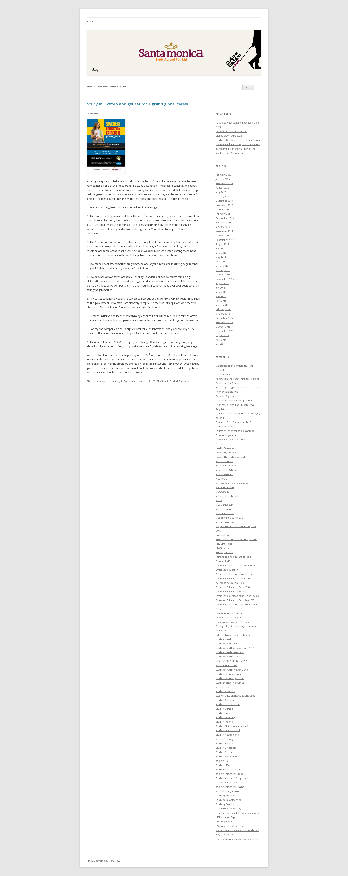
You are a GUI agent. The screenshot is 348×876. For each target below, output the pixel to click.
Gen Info (220, 444)
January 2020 (223, 196)
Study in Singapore (226, 747)
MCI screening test (226, 509)
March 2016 (222, 305)
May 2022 (221, 192)
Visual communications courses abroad (237, 830)
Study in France (224, 713)
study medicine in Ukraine (230, 786)
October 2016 (223, 274)
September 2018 (225, 218)
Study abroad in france (228, 656)
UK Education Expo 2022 (229, 135)
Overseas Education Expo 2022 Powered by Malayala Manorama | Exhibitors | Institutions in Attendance (238, 149)
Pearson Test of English (229, 617)
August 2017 (222, 244)
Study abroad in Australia (230, 652)
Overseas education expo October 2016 (237, 595)
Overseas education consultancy (234, 574)
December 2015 (224, 318)
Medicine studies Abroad (229, 517)
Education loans (224, 426)
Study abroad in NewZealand (232, 669)
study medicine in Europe (229, 773)
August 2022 (222, 187)
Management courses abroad (232, 483)
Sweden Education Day (228, 808)
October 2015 (223, 326)
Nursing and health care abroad (233, 556)
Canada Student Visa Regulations (234, 400)
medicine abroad (225, 513)
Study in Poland (224, 743)
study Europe (223, 687)
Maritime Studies (225, 487)
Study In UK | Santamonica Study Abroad (238, 140)
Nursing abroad (224, 552)
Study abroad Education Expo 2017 (235, 648)
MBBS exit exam (224, 504)
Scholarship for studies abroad (233, 635)
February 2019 (223, 213)
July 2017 (220, 248)
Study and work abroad (229, 674)
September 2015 (225, 331)
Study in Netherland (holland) (232, 726)
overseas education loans (230, 613)
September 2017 (225, 239)
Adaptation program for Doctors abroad (237, 378)
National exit (222, 535)
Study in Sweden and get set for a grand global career (137, 104)
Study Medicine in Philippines (232, 778)
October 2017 (223, 235)
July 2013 (220, 344)
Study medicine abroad (228, 769)
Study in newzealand (227, 734)
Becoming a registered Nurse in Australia (238, 387)
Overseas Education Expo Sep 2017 (235, 600)
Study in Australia (225, 691)
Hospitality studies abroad (230, 457)
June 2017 (221, 252)
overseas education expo (230, 582)
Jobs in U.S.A (222, 478)
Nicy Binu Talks (224, 543)
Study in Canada (225, 700)
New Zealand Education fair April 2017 (236, 539)
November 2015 (224, 322)
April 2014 (221, 339)
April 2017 (221, 261)
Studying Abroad (225, 795)
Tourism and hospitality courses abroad (238, 813)
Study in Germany (225, 717)
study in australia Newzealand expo (235, 695)
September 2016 (225, 279)
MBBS (219, 500)
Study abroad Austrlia (228, 643)
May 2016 (221, 296)
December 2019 (224, 200)
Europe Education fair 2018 (230, 439)
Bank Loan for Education (229, 383)
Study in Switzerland (227, 756)
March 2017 (222, 266)
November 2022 (224, 183)
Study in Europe (224, 708)
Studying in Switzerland (228, 799)
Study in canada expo (228, 704)
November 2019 (224, 205)
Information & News (226, 470)
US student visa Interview (230, 826)
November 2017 (224, 231)
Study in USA (223, 765)
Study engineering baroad (230, 682)
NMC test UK (222, 548)
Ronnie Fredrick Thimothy (175, 381)
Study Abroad (223, 639)
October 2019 (223, 209)
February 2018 (223, 222)
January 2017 (223, 270)
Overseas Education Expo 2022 (233, 591)
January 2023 (223, 179)
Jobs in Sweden (224, 474)
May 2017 (221, 257)
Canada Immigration (227, 391)
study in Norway (224, 739)
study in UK (222, 760)
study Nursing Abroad (228, 791)
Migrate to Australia (226, 522)
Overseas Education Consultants (234, 578)
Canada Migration (225, 396)
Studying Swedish (225, 804)
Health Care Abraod (226, 448)
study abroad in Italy (227, 665)
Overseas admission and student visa (237, 565)
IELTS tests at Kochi (226, 465)
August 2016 (222, 283)
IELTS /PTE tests (224, 461)
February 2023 (223, 174)
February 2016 (223, 309)
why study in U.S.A (226, 834)
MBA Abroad (222, 491)
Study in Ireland (224, 721)
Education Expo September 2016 (233, 422)
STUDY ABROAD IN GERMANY (231, 661)
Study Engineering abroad (230, 678)
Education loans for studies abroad (235, 430)
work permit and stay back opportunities (238, 839)
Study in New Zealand (228, 730)
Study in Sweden (123, 381)
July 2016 (220, 287)
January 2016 (223, 313)
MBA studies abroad (227, 496)
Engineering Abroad (226, 435)
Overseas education (227, 569)
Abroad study (223, 374)
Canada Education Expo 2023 (231, 131)
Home (90, 21)
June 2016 (221, 292)
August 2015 (222, 335)
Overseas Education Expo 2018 (233, 587)
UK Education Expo (226, 817)
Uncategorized (224, 821)
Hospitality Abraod (226, 452)
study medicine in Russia (229, 782)
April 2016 (221, 300)
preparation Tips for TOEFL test (233, 621)
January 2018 (223, 226)
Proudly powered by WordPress (103, 860)
